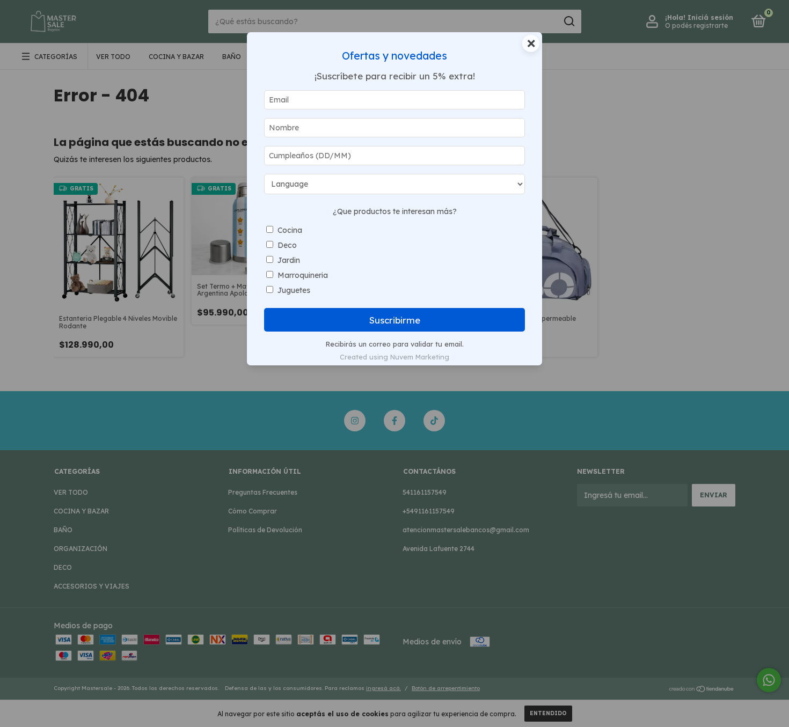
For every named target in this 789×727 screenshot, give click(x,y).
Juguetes (293, 290)
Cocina (289, 230)
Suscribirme (394, 320)
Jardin (288, 260)
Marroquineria (302, 275)
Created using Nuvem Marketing (394, 357)
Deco (287, 245)
